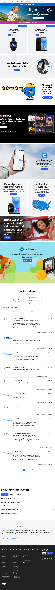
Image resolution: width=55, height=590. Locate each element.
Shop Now (17, 69)
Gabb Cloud (15, 559)
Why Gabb (25, 565)
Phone (13, 1)
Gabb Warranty (15, 575)
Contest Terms (15, 580)
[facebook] (47, 559)
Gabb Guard (15, 557)
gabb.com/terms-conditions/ (12, 528)
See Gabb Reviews (47, 97)
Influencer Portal (5, 565)
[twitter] (52, 559)
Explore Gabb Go (27, 260)
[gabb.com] (5, 2)
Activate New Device (16, 566)
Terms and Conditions (17, 577)
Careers (24, 566)
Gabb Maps (15, 556)
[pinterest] (45, 559)
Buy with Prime (15, 570)
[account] (49, 1)
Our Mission (25, 563)
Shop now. (34, 4)
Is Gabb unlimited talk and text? (9, 509)
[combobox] (18, 311)
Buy (9, 34)
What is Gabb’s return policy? (9, 498)
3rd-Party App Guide (27, 553)
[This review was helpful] (48, 332)
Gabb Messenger (16, 555)
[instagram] (42, 559)
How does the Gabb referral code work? (11, 506)
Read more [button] (15, 327)
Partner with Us (5, 566)
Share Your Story (5, 573)
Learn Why (7, 237)
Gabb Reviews (25, 557)
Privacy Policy (15, 576)
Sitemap (14, 578)
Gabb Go (25, 559)
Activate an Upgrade (16, 567)
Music (22, 1)
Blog (38, 1)
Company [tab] (4, 494)
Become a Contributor (6, 576)
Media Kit (25, 567)
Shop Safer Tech (38, 18)
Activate (42, 1)
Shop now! (35, 22)
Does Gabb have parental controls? (10, 502)
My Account (27, 549)
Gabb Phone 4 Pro (22, 399)
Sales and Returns (16, 573)
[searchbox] (7, 311)
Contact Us (4, 577)
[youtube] (49, 559)
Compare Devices (17, 549)
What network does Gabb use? (9, 513)
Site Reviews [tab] (6, 307)
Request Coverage (5, 575)
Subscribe (50, 553)
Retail (3, 557)
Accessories (28, 1)
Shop (3, 549)
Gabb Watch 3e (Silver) (23, 410)
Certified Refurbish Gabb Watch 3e (25, 372)
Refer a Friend (36, 549)
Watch (18, 1)
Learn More (15, 34)
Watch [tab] (18, 494)
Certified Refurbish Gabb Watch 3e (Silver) (26, 359)
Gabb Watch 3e (22, 461)
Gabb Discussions (16, 563)
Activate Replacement (17, 569)
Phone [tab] (11, 494)
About (34, 1)
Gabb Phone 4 (21, 329)
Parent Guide (25, 555)
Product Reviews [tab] (13, 307)
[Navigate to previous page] (22, 470)
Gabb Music (15, 553)
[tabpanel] (27, 395)
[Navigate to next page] (33, 470)
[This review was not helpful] (50, 332)
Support (8, 549)
